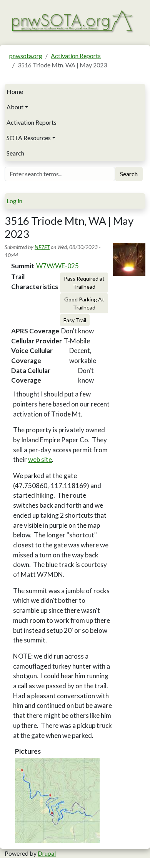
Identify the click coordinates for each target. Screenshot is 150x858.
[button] (57, 800)
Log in (14, 200)
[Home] (72, 20)
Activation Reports (76, 55)
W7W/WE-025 (57, 266)
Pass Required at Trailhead (84, 282)
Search (15, 153)
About (15, 106)
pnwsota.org (25, 55)
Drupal (47, 853)
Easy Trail (74, 320)
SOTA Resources (29, 137)
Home (15, 91)
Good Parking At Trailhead (84, 303)
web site (40, 459)
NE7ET (42, 247)
